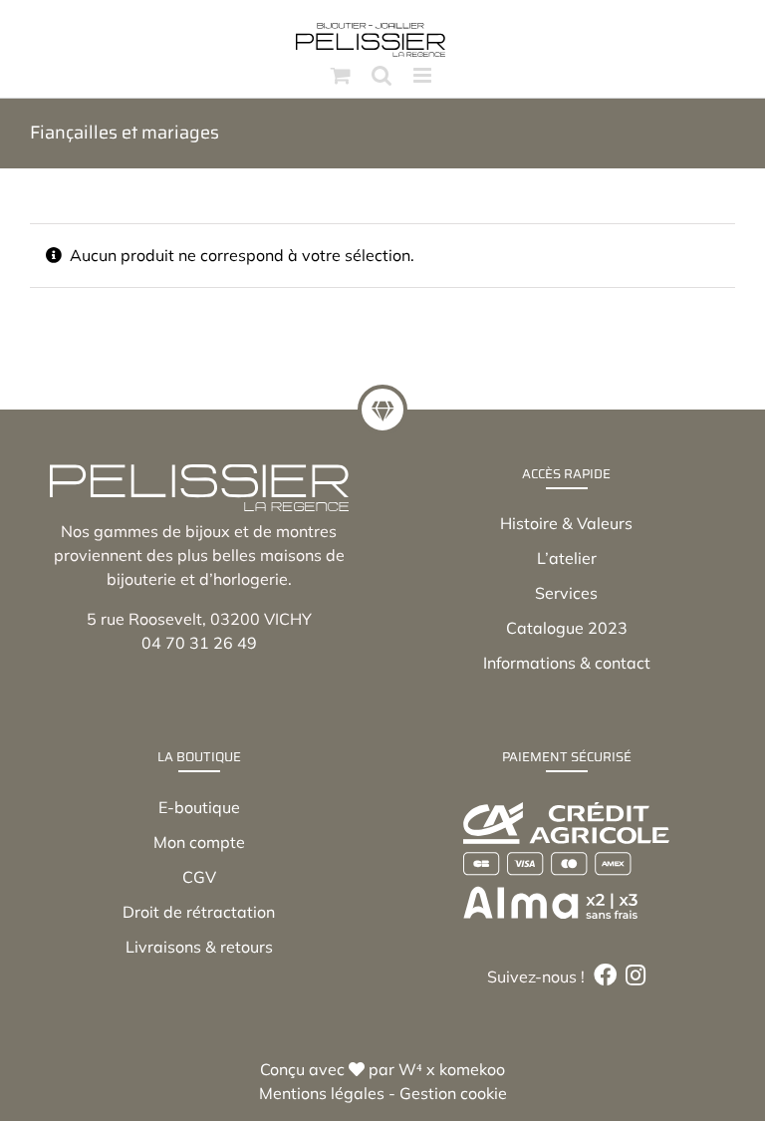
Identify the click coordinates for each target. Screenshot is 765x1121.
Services (566, 593)
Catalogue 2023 (567, 628)
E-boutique (199, 807)
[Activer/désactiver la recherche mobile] (381, 75)
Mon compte (199, 842)
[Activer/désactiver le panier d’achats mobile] (341, 75)
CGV (199, 877)
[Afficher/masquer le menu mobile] (423, 75)
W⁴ (410, 1069)
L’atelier (567, 558)
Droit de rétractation (199, 912)
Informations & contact (566, 663)
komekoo (472, 1069)
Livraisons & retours (199, 947)
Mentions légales (321, 1093)
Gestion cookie (453, 1093)
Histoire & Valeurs (566, 523)
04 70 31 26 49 (199, 643)
